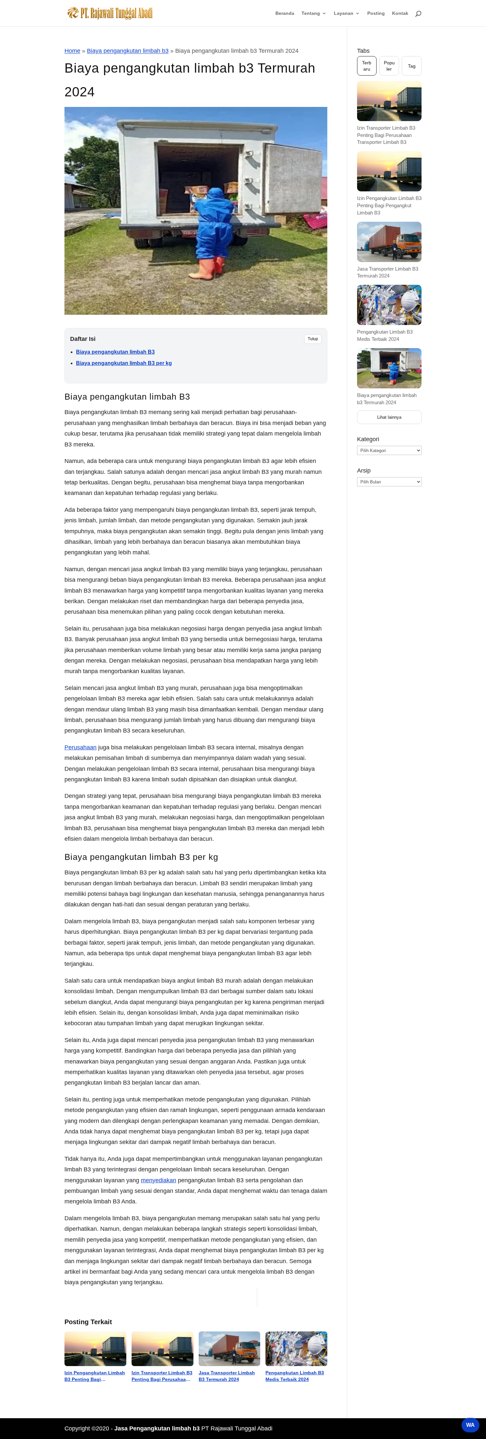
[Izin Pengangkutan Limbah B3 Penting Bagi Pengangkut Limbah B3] (95, 1348)
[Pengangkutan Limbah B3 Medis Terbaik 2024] (296, 1348)
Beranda (284, 13)
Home (72, 51)
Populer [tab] (389, 65)
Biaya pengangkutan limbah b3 (128, 51)
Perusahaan (80, 747)
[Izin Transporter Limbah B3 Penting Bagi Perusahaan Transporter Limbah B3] (162, 1348)
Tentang (311, 13)
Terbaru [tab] (366, 65)
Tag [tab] (412, 66)
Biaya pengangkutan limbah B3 (115, 352)
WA (470, 1425)
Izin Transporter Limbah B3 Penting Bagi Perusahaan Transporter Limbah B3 (162, 1376)
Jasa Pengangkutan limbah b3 (157, 1428)
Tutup (313, 339)
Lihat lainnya (389, 417)
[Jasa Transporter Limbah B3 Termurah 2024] (230, 1348)
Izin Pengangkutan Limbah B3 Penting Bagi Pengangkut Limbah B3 (94, 1376)
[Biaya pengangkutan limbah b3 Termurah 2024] (389, 368)
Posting (376, 13)
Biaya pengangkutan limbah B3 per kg (124, 363)
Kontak (400, 13)
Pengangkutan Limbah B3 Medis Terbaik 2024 (294, 1376)
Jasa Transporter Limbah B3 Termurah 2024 (227, 1376)
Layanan (343, 13)
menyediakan (158, 1180)
